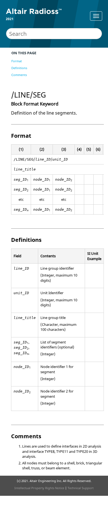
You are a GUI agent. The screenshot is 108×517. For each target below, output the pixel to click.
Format (16, 61)
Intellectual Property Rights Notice (39, 488)
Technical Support (81, 488)
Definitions (19, 68)
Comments (19, 75)
